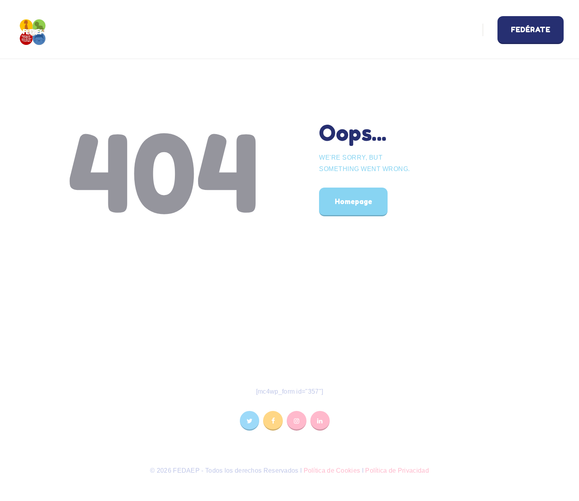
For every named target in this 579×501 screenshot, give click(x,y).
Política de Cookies (332, 470)
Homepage (353, 201)
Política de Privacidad (397, 470)
